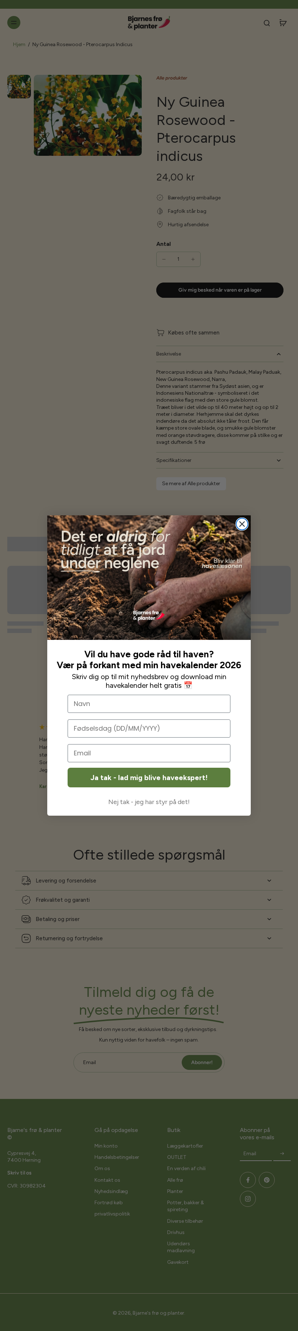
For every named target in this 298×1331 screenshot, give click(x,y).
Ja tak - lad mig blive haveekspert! (149, 777)
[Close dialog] (242, 524)
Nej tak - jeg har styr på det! (149, 802)
